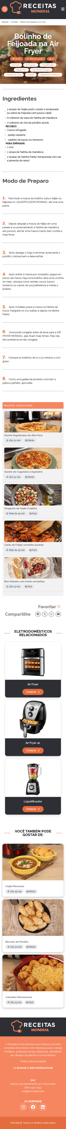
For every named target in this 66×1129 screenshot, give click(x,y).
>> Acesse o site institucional (33, 1067)
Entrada (14, 22)
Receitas (5, 22)
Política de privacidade (33, 1061)
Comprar (31, 691)
